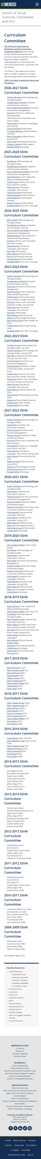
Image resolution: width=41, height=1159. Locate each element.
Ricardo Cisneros (14, 203)
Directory (8, 1145)
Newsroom (20, 1051)
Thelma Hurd (12, 326)
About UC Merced (19, 1140)
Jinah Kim (11, 113)
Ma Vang (11, 440)
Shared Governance (16, 971)
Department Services (16, 998)
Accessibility (26, 1150)
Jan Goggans (12, 446)
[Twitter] (15, 1128)
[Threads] (29, 1128)
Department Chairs (19, 974)
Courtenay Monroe (15, 131)
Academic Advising (15, 1012)
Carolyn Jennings (14, 128)
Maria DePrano (13, 606)
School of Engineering (20, 1066)
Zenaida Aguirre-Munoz (17, 102)
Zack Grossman (13, 361)
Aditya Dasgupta (14, 136)
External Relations (20, 1096)
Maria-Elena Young (15, 320)
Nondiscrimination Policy (16, 1155)
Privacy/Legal (19, 1145)
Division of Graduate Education (20, 1076)
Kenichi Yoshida (13, 502)
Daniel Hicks (12, 425)
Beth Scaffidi (12, 220)
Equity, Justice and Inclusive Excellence (19, 1093)
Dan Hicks (11, 251)
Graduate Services (15, 1009)
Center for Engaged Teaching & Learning (20, 1016)
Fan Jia (9, 256)
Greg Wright (12, 724)
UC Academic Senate (19, 986)
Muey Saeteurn (13, 624)
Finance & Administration (20, 1098)
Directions (32, 1140)
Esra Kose (11, 286)
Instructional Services (16, 1007)
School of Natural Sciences (19, 1068)
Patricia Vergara (13, 435)
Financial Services (15, 1004)
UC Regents (15, 1150)
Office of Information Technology (20, 1109)
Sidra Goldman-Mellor (16, 545)
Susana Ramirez (13, 259)
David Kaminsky (13, 177)
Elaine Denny (12, 395)
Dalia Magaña (12, 581)
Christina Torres (14, 345)
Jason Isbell (11, 142)
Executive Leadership (19, 1054)
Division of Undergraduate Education (20, 1079)
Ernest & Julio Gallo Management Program (20, 1073)
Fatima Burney (13, 187)
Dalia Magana (12, 512)
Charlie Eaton (12, 531)
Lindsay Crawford (14, 144)
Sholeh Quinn (12, 182)
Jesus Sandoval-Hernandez (18, 108)
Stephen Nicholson (15, 749)
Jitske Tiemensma (14, 681)
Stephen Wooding (14, 97)
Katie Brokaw (12, 635)
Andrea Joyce (12, 403)
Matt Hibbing (12, 254)
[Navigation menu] (37, 4)
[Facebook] (10, 1128)
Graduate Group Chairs (20, 977)
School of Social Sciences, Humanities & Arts (20, 1071)
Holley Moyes (12, 738)
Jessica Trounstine (14, 713)
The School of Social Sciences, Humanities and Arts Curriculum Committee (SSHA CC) (17, 49)
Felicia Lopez (12, 123)
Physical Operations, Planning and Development (20, 1101)
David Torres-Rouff (15, 507)
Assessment (13, 992)
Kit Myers (11, 241)
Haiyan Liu (11, 318)
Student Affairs (20, 1104)
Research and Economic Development (19, 1106)
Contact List (13, 995)
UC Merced (20, 1048)
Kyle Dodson (12, 721)
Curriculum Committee (20, 983)
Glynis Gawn (12, 651)
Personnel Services (15, 989)
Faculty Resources (15, 967)
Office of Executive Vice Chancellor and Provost (20, 1091)
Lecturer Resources (16, 1021)
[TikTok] (25, 1128)
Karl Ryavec (11, 161)
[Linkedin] (20, 1128)
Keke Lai (10, 525)
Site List (30, 1155)
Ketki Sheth (11, 561)
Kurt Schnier (12, 756)
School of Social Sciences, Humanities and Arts (18, 18)
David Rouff (12, 379)
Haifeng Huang (13, 461)
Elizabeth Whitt (13, 147)
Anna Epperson (13, 198)
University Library (20, 1056)
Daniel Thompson (14, 276)
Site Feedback (31, 1145)
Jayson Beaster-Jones (16, 741)
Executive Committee (19, 980)
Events (11, 1001)
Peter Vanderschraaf (15, 619)
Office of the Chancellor (19, 1088)
